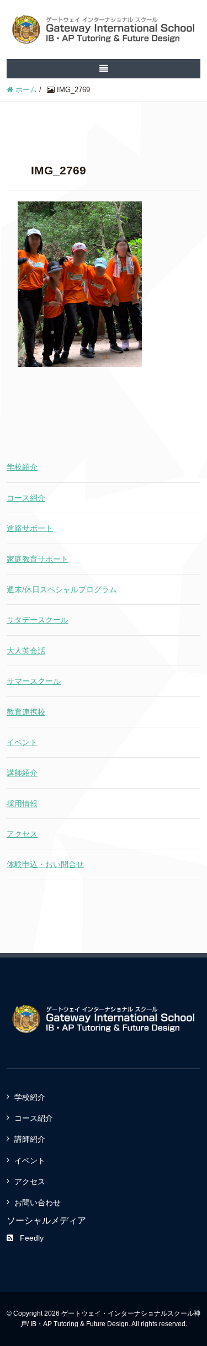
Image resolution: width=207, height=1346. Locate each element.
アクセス (22, 833)
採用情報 (22, 803)
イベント (22, 742)
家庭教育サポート (37, 559)
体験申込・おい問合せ (45, 864)
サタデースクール (37, 619)
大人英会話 (26, 650)
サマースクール (34, 681)
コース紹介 (26, 497)
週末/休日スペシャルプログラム (62, 589)
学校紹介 (22, 466)
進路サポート (30, 528)
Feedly (32, 1237)
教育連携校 (26, 711)
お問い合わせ (37, 1202)
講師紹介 (22, 772)
